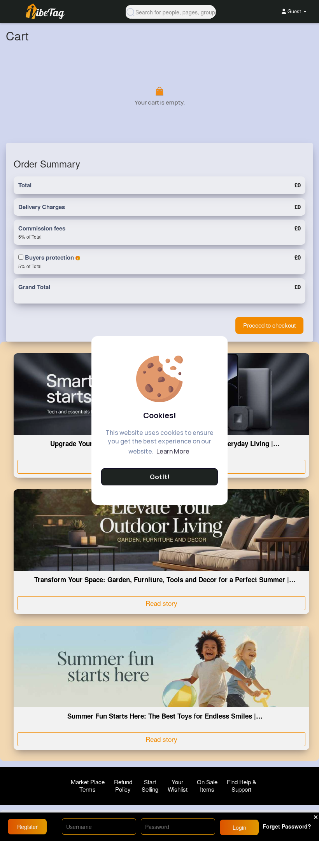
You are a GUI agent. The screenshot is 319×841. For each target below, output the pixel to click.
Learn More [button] (172, 451)
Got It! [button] (160, 477)
